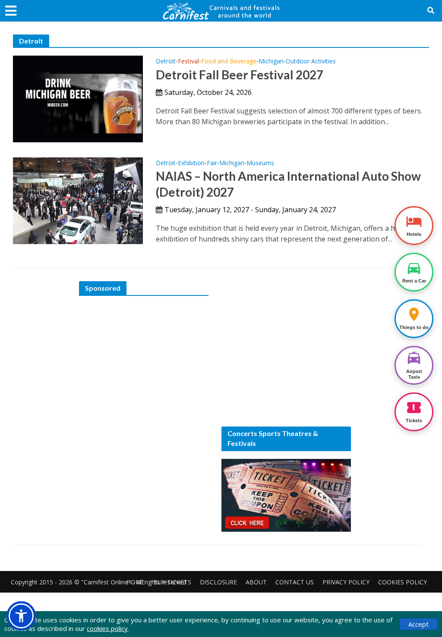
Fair (212, 163)
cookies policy (107, 628)
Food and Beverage (228, 61)
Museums (260, 163)
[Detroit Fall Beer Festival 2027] (78, 98)
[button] (21, 615)
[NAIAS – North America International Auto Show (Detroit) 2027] (78, 200)
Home (135, 582)
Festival (188, 61)
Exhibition (191, 163)
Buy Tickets (172, 582)
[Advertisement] (143, 357)
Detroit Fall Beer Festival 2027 (239, 74)
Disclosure (218, 582)
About (256, 582)
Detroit (166, 61)
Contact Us (294, 582)
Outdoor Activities (311, 61)
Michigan (271, 61)
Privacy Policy (345, 582)
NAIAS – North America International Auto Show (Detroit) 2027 (288, 184)
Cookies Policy (402, 582)
